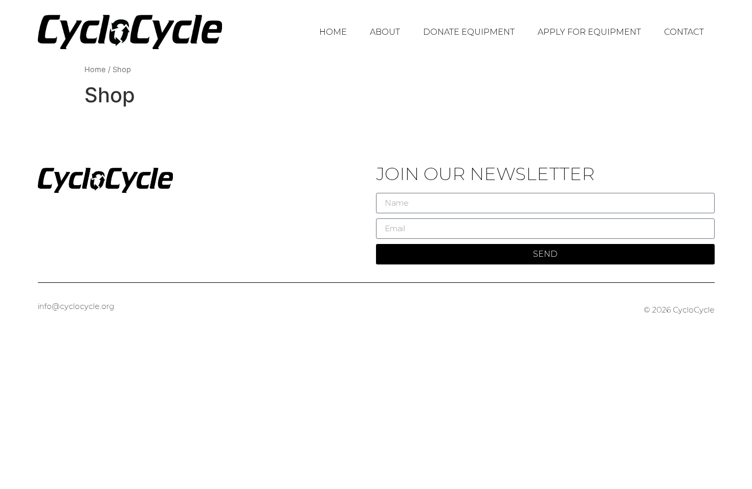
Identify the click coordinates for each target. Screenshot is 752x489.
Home (333, 32)
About (385, 32)
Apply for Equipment (589, 32)
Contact (684, 32)
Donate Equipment (469, 32)
